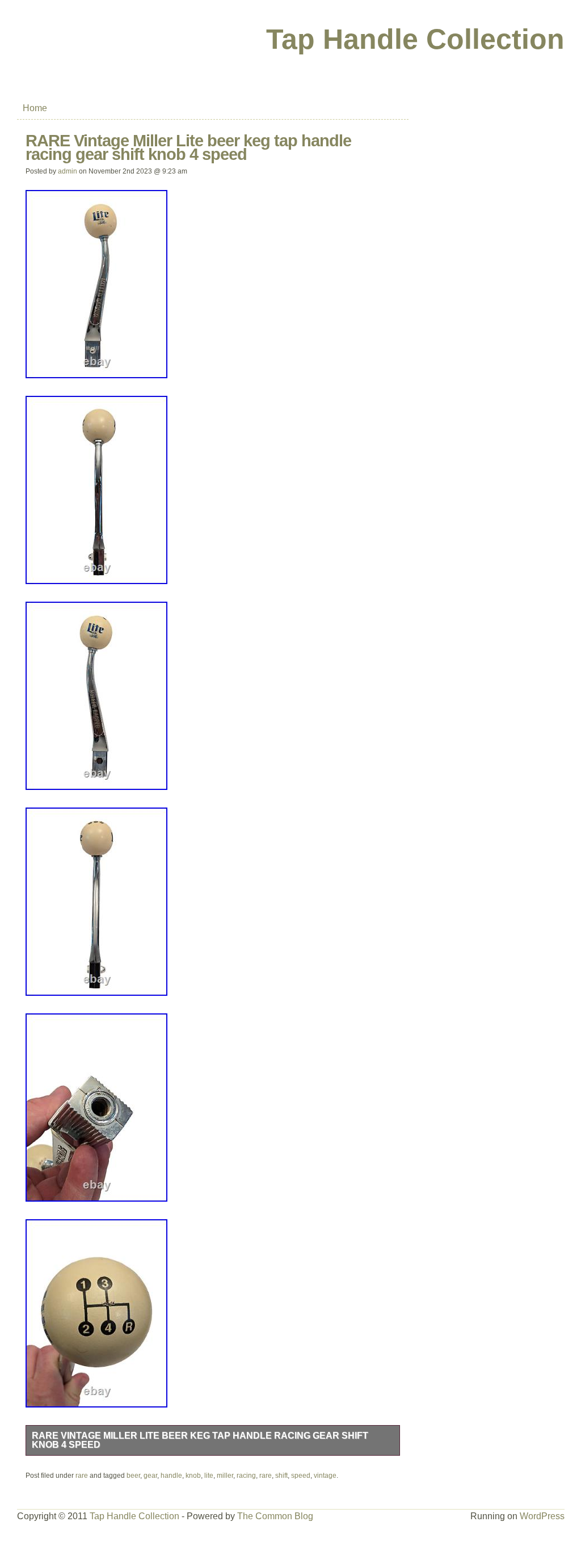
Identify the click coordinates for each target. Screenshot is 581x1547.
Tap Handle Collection (415, 39)
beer (133, 1476)
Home (35, 108)
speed (300, 1476)
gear (150, 1476)
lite (208, 1476)
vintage (325, 1476)
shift (281, 1476)
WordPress (542, 1516)
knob (193, 1476)
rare (81, 1476)
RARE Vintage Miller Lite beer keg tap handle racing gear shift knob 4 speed (200, 1440)
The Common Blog (275, 1516)
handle (171, 1476)
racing (246, 1476)
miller (225, 1476)
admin (67, 171)
